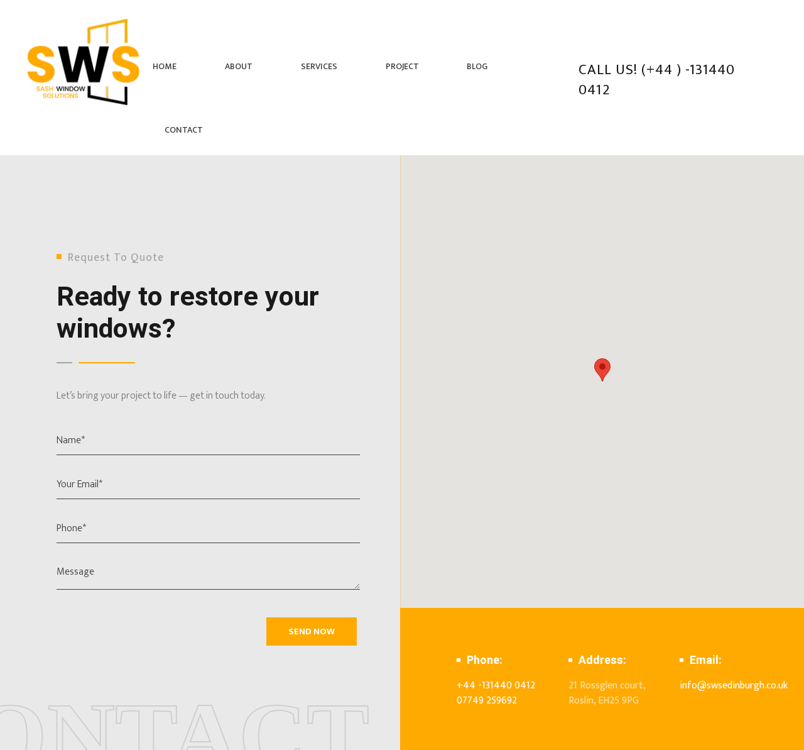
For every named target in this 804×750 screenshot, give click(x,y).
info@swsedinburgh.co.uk (734, 685)
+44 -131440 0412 (496, 685)
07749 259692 (487, 700)
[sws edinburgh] (84, 62)
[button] (602, 370)
